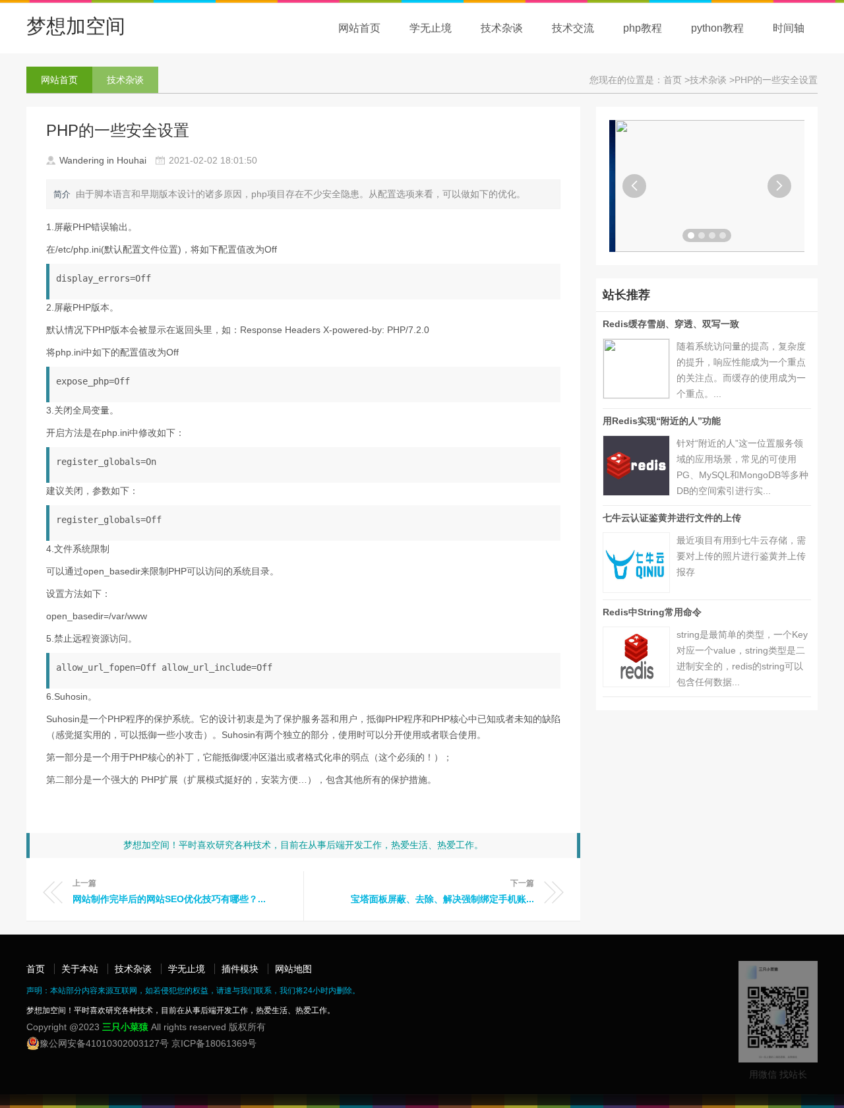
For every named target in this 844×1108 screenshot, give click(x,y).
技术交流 (573, 28)
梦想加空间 (75, 26)
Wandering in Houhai (102, 160)
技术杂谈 (502, 28)
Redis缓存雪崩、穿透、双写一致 (671, 324)
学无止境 (430, 28)
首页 (35, 969)
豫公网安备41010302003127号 (104, 1043)
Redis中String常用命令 (652, 612)
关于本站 (79, 969)
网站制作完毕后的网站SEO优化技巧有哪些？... (169, 899)
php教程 (642, 28)
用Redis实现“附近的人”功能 (662, 421)
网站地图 (293, 969)
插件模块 (240, 969)
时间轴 (788, 28)
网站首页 (359, 28)
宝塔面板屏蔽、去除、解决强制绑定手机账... (442, 899)
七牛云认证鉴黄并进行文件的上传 (672, 517)
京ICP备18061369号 (213, 1043)
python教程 (717, 28)
